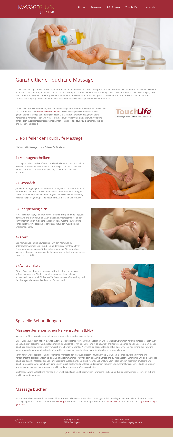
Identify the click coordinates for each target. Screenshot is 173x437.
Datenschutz (89, 432)
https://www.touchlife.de (49, 111)
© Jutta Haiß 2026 (72, 432)
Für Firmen (113, 7)
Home (81, 7)
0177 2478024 (113, 401)
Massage (96, 7)
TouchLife (131, 7)
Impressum (104, 432)
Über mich (149, 7)
